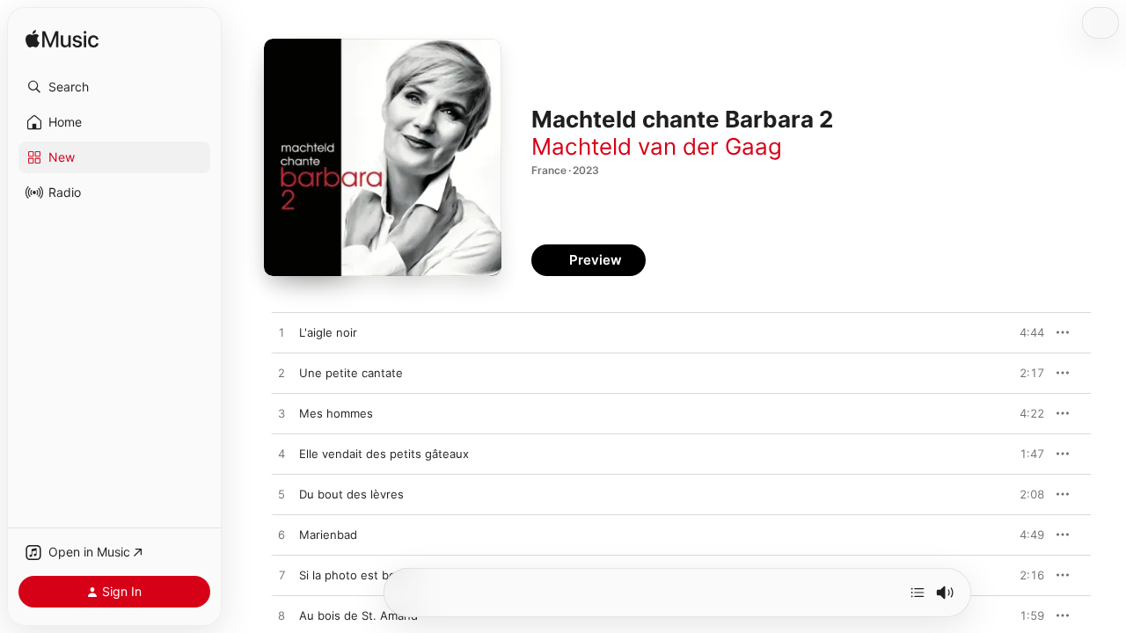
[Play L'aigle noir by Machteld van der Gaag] (281, 333)
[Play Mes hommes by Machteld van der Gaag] (281, 414)
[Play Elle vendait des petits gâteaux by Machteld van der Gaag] (281, 454)
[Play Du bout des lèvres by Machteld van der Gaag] (281, 495)
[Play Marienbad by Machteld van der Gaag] (281, 535)
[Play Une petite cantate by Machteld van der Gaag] (281, 374)
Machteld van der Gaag (656, 146)
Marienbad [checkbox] (328, 535)
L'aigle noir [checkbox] (328, 332)
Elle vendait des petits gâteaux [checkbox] (384, 454)
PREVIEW (1024, 332)
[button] (114, 87)
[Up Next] (917, 592)
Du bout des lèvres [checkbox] (351, 494)
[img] (62, 40)
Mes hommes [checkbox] (336, 413)
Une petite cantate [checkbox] (351, 373)
